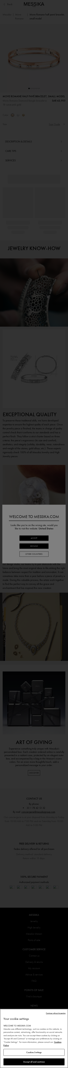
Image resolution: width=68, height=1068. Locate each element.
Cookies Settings (34, 1052)
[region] (34, 1038)
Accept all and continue (34, 1061)
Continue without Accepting (56, 1013)
